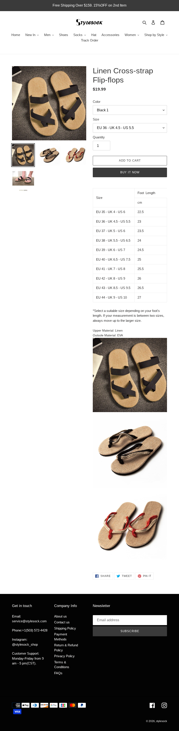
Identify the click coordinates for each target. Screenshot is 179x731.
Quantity (99, 137)
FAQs (58, 673)
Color (96, 101)
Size (96, 119)
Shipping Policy (65, 628)
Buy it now (129, 172)
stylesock (161, 721)
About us (60, 616)
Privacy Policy (64, 656)
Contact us (62, 622)
